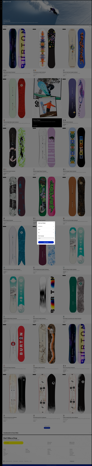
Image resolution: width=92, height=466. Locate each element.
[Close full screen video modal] (54, 222)
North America (40, 226)
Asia (38, 232)
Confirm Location (46, 242)
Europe (39, 229)
